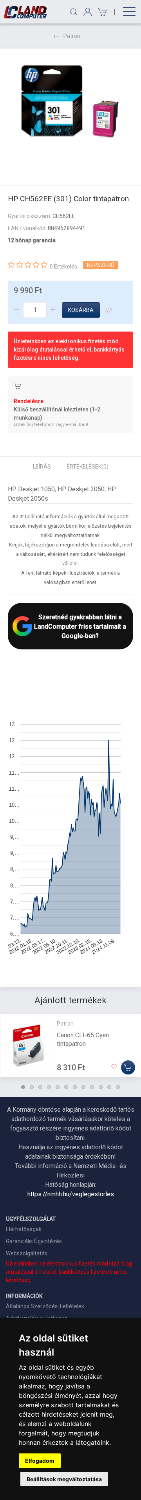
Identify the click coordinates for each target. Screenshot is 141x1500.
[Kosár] (101, 12)
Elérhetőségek (24, 1229)
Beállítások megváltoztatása (64, 1479)
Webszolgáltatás (26, 1253)
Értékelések (87, 466)
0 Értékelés (63, 266)
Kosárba (81, 310)
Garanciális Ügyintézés (34, 1241)
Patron (71, 36)
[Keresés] (73, 11)
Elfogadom (39, 1460)
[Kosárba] (128, 1067)
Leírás (42, 466)
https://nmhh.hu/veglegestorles (70, 1194)
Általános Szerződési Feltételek (45, 1306)
